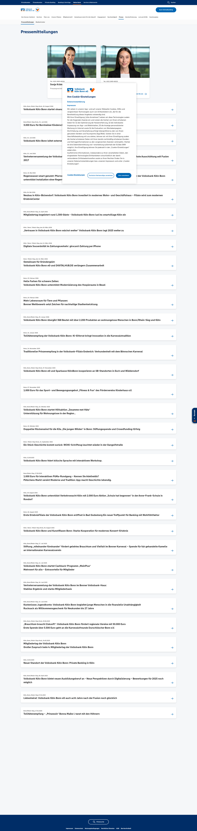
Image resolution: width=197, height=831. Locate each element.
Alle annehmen (123, 175)
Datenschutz (79, 828)
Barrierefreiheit (126, 828)
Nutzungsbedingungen (92, 828)
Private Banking (50, 2)
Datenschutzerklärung (76, 102)
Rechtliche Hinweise (107, 828)
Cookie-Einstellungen (76, 175)
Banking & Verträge (64, 2)
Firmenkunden (37, 2)
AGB (117, 828)
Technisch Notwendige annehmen (101, 175)
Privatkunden (25, 2)
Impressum (69, 828)
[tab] (28, 17)
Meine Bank (77, 2)
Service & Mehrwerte (90, 2)
